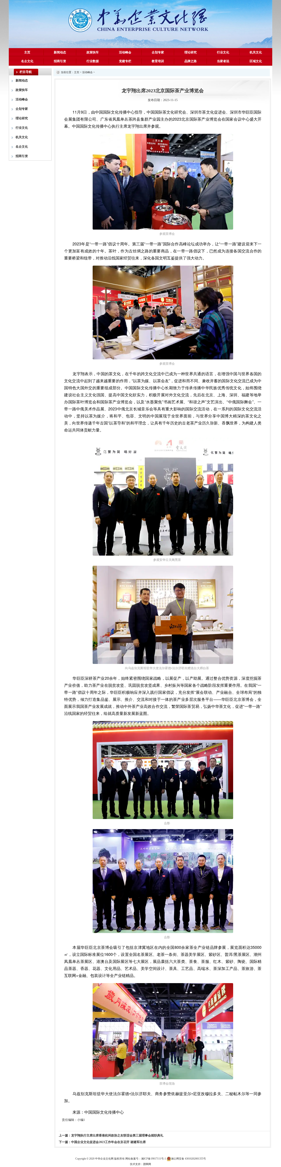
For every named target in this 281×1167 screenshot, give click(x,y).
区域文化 (256, 61)
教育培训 (158, 61)
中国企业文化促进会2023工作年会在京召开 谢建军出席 (108, 1142)
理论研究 (190, 52)
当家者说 (223, 61)
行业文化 (223, 52)
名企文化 (27, 61)
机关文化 (256, 52)
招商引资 (60, 61)
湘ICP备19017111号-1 (153, 1158)
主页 (27, 52)
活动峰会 (125, 52)
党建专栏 (125, 61)
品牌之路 (190, 61)
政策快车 (92, 52)
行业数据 (92, 61)
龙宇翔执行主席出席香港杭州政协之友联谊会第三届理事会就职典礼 (117, 1135)
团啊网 (147, 1164)
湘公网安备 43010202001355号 (188, 1158)
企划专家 (158, 52)
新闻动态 (60, 52)
